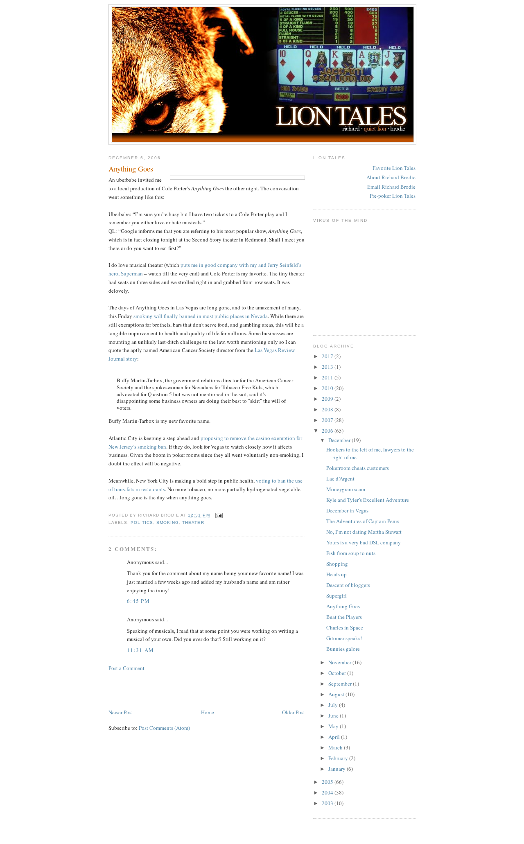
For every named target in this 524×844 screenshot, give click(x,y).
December (340, 440)
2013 (328, 366)
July (333, 705)
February (338, 758)
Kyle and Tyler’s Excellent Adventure (367, 499)
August (337, 694)
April (334, 736)
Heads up (336, 574)
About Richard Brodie (391, 177)
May (334, 726)
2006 (328, 430)
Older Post (293, 712)
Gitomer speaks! (344, 638)
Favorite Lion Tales (394, 168)
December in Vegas (347, 510)
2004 (328, 792)
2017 (328, 356)
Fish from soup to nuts (350, 553)
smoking (167, 522)
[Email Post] (218, 515)
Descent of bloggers (348, 585)
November (340, 662)
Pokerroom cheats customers (357, 468)
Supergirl (336, 595)
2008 (328, 409)
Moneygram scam (345, 489)
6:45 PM (138, 601)
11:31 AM (140, 650)
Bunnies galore (343, 648)
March (336, 747)
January (337, 768)
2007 (328, 420)
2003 (328, 803)
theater (193, 522)
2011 (328, 377)
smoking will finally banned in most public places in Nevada (200, 316)
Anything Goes (130, 169)
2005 (328, 781)
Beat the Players (344, 617)
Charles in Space (344, 627)
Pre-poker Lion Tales (393, 195)
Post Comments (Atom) (164, 727)
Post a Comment (126, 668)
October (337, 673)
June (334, 715)
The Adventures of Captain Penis (362, 521)
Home (207, 712)
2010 (328, 388)
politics (142, 522)
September (340, 683)
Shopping (337, 563)
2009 (328, 398)
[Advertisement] (204, 689)
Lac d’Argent (340, 478)
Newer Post (120, 712)
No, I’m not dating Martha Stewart (364, 531)
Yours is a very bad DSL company (363, 542)
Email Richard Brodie (391, 186)
